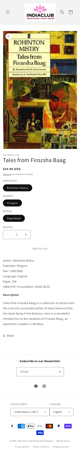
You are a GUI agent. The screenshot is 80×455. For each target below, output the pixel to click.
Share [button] (10, 335)
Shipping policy (61, 446)
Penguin (12, 203)
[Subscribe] (59, 371)
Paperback (14, 218)
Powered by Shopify (43, 440)
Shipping (7, 174)
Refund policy (63, 440)
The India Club (25, 440)
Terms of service (41, 446)
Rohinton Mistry (17, 188)
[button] (7, 12)
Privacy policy (22, 446)
